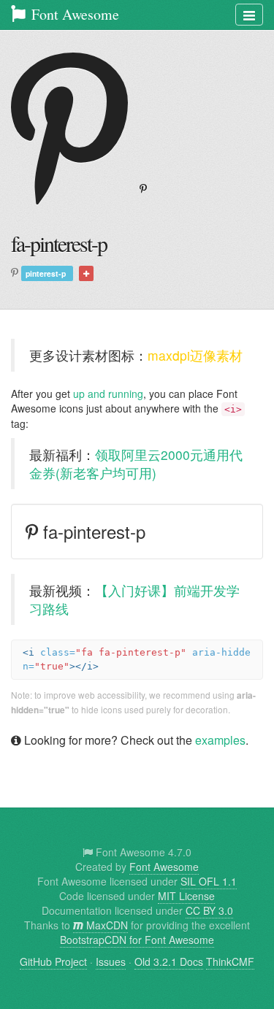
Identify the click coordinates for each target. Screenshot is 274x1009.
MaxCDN (105, 925)
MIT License (186, 896)
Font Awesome (73, 14)
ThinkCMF (230, 961)
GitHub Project (53, 961)
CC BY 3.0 (209, 910)
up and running (108, 393)
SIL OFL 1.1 (208, 881)
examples (220, 740)
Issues (111, 961)
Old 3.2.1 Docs (168, 961)
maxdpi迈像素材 (195, 355)
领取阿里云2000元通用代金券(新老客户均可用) (136, 463)
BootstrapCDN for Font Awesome (137, 939)
